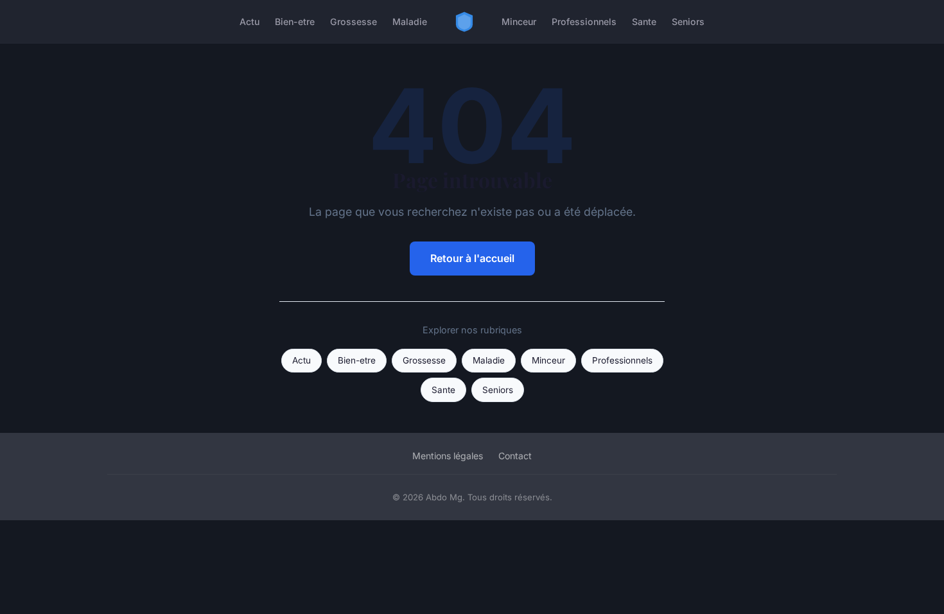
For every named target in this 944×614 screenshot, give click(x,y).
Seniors (688, 21)
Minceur (519, 21)
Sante (644, 21)
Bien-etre (295, 21)
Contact (515, 455)
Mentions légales (447, 455)
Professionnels (584, 21)
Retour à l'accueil (472, 258)
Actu (249, 21)
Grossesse (353, 21)
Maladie (409, 21)
